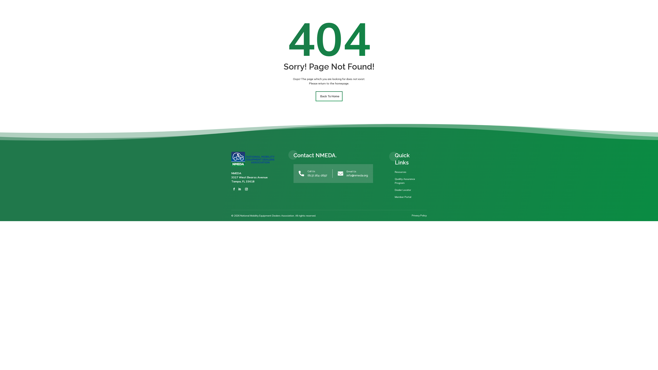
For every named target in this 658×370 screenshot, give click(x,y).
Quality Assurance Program (405, 181)
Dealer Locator (403, 190)
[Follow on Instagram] (246, 189)
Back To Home (329, 96)
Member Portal (403, 197)
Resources (400, 172)
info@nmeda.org (357, 175)
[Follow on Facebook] (234, 189)
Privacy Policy (419, 215)
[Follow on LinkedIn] (239, 189)
